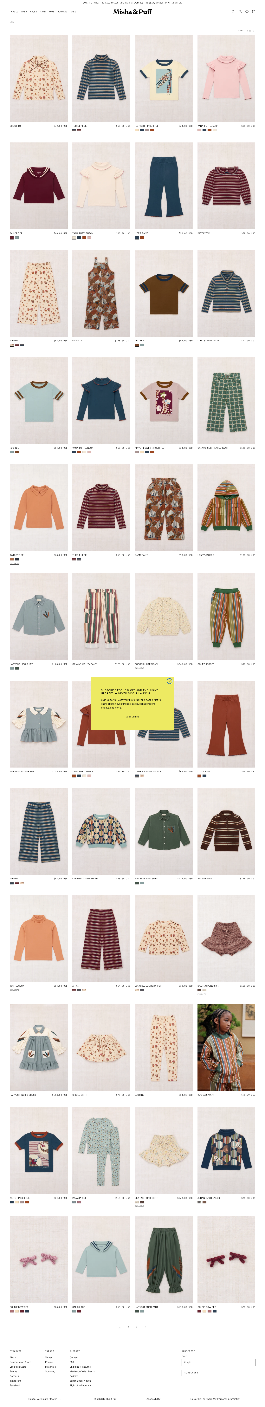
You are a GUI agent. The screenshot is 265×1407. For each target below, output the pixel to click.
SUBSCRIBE (132, 716)
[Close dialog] (169, 681)
